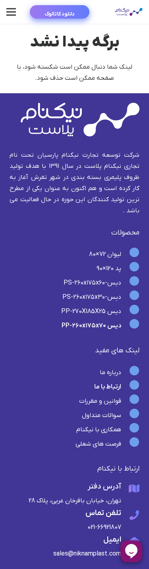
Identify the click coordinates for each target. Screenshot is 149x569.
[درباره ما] (130, 372)
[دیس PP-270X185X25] (130, 311)
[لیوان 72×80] (130, 254)
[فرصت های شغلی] (130, 444)
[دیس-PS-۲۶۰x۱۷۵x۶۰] (130, 283)
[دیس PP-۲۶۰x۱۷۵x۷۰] (130, 326)
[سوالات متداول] (130, 415)
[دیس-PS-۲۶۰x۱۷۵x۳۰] (130, 297)
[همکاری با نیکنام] (130, 430)
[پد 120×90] (130, 268)
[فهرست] (11, 12)
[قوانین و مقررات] (130, 401)
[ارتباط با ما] (130, 387)
